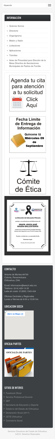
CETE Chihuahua (14, 416)
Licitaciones (14, 45)
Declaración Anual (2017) (17, 412)
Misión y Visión (16, 40)
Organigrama (15, 35)
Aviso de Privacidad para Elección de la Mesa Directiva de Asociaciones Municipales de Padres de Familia (27, 63)
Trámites (13, 55)
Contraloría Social (14, 420)
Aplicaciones (15, 50)
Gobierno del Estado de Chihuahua (22, 408)
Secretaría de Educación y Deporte (22, 404)
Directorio (13, 30)
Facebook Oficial (13, 393)
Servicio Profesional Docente (19, 397)
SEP (8, 400)
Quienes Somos (16, 25)
